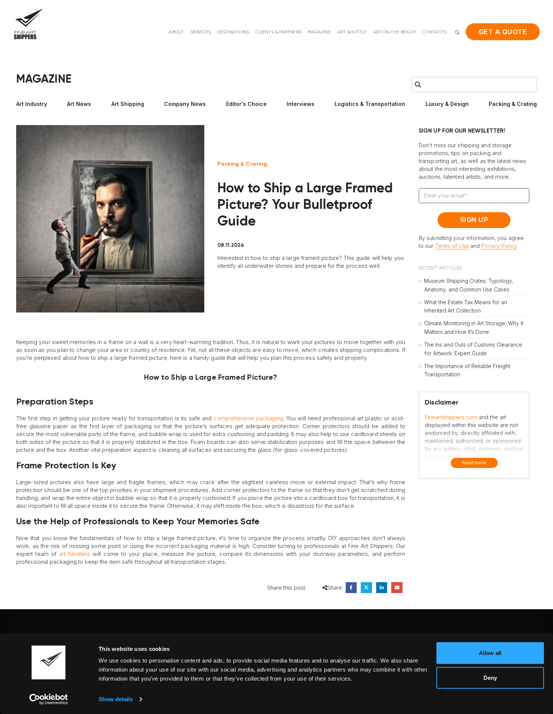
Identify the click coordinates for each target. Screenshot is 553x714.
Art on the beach (394, 32)
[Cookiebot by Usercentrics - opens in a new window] (49, 699)
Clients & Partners (278, 32)
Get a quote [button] (503, 32)
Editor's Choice (246, 104)
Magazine (319, 32)
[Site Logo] (28, 24)
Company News (185, 104)
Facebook (351, 587)
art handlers (74, 553)
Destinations (233, 32)
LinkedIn (381, 587)
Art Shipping (127, 104)
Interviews (300, 104)
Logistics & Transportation (369, 104)
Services (200, 32)
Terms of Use (452, 246)
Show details (116, 699)
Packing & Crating (513, 104)
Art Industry (31, 104)
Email (396, 587)
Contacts (434, 32)
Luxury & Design (447, 104)
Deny (490, 677)
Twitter (366, 587)
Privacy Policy (498, 246)
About (176, 32)
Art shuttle (352, 32)
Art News (79, 104)
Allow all (490, 653)
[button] (457, 32)
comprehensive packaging (248, 418)
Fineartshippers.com (451, 417)
